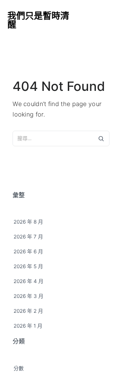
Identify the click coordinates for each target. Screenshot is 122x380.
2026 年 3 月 (28, 296)
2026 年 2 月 (28, 311)
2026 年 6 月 (28, 251)
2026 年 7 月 (28, 236)
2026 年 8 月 (28, 222)
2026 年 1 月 (28, 326)
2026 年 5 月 (28, 266)
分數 (19, 368)
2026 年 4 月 (28, 281)
